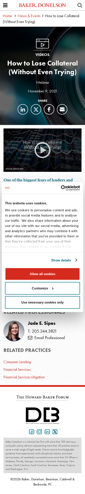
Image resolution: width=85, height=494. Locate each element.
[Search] (80, 5)
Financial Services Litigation (24, 376)
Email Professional (48, 337)
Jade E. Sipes (42, 323)
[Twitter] (36, 109)
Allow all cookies (42, 274)
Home (7, 15)
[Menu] (5, 5)
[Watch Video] (42, 150)
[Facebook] (49, 109)
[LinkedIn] (23, 109)
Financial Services (17, 369)
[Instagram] (38, 431)
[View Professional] (13, 331)
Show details (61, 260)
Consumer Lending (17, 361)
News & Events (29, 15)
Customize (40, 288)
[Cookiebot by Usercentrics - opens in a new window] (61, 188)
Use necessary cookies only (42, 302)
